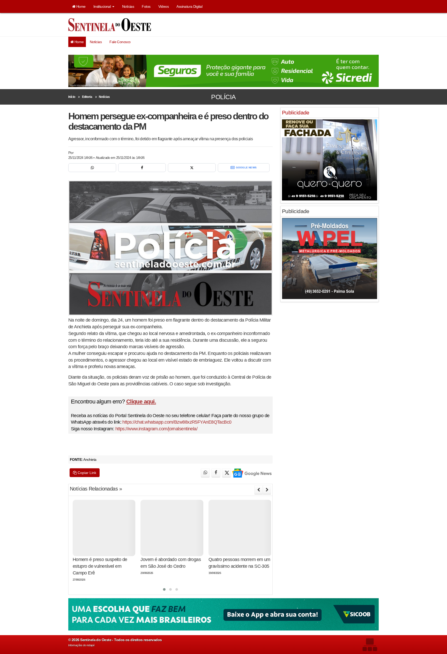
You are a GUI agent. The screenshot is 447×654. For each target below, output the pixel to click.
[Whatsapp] (92, 167)
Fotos (146, 6)
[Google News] (251, 472)
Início (71, 97)
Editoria (87, 97)
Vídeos (163, 6)
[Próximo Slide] (267, 489)
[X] (192, 167)
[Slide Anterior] (258, 489)
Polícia (223, 96)
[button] (164, 589)
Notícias (128, 6)
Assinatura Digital (189, 6)
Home (80, 6)
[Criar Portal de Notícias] (370, 644)
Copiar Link (86, 473)
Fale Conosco (119, 42)
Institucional (102, 6)
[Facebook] (142, 167)
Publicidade (295, 112)
